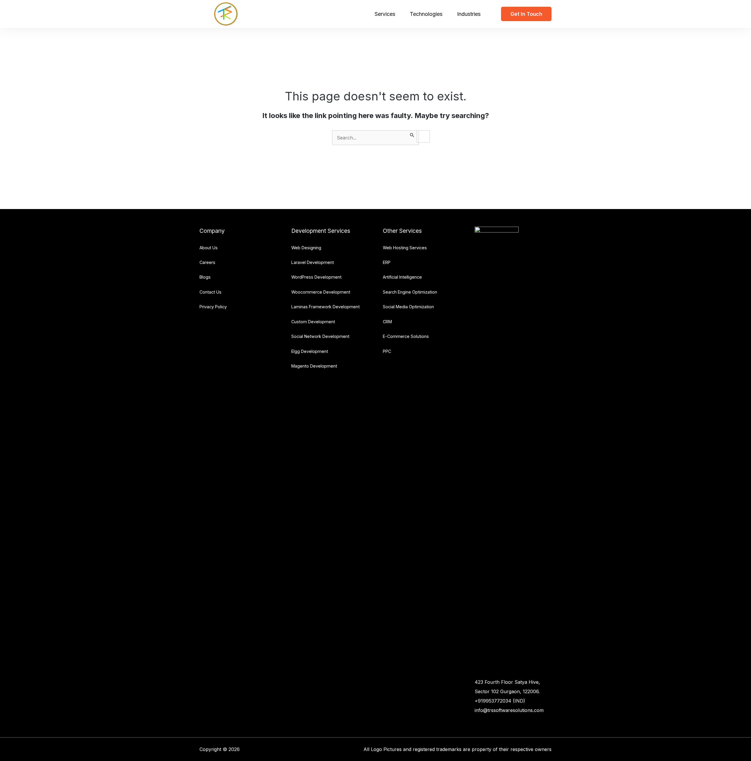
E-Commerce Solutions (406, 336)
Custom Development (313, 321)
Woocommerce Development (320, 291)
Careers (207, 262)
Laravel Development (312, 262)
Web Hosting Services (405, 247)
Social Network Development (320, 336)
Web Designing (306, 247)
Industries (469, 14)
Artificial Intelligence (402, 277)
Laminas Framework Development (325, 306)
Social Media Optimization (408, 306)
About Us (208, 247)
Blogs (205, 277)
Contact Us (210, 291)
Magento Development (314, 365)
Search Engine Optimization (410, 291)
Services (385, 14)
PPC (387, 351)
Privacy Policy (213, 306)
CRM (387, 321)
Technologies (426, 14)
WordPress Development (316, 277)
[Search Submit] (412, 133)
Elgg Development (309, 351)
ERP (386, 262)
